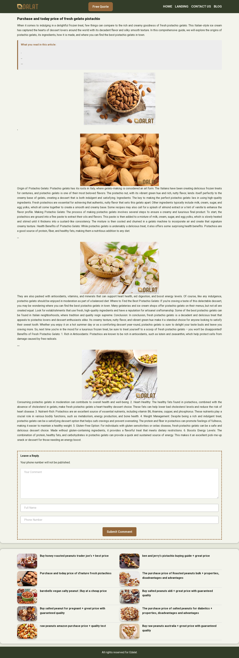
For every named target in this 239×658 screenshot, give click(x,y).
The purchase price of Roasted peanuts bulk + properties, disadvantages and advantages (180, 575)
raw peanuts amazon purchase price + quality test (73, 626)
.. (21, 57)
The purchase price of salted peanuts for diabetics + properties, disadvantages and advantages (177, 611)
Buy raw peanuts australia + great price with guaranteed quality (179, 628)
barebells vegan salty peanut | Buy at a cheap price (73, 591)
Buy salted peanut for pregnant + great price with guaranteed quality (72, 611)
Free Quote (101, 6)
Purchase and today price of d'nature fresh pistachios (75, 573)
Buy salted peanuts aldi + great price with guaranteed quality (177, 593)
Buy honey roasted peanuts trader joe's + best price (74, 555)
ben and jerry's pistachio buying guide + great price (176, 555)
